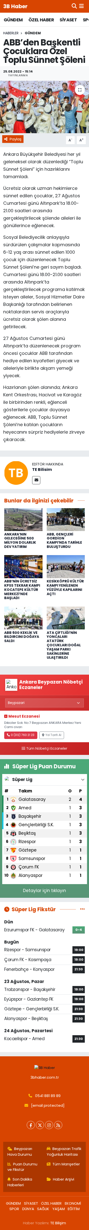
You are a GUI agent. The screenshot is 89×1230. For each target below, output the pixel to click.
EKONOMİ (73, 1203)
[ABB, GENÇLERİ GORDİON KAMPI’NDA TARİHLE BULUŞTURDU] (66, 519)
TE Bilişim (58, 1223)
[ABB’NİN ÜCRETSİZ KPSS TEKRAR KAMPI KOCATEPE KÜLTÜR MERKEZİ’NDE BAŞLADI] (23, 566)
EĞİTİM (74, 1208)
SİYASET (68, 20)
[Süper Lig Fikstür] (82, 909)
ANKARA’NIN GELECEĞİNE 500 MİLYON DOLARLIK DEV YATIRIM (20, 540)
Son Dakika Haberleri (19, 1182)
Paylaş (16, 139)
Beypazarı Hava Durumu (19, 1151)
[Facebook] (31, 1125)
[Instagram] (49, 1125)
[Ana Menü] (81, 6)
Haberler (11, 33)
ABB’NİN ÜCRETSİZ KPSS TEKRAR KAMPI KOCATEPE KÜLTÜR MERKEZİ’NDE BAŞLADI (22, 589)
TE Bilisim (42, 469)
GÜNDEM (13, 20)
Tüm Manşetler (66, 1164)
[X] (40, 1125)
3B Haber (15, 6)
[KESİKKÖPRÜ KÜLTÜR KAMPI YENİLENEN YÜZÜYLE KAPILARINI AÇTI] (66, 566)
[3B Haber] (44, 1067)
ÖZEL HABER (41, 20)
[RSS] (58, 1125)
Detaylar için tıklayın (44, 891)
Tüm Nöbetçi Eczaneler (46, 748)
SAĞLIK (43, 1208)
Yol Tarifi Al (53, 735)
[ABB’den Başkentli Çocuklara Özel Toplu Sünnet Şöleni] (44, 107)
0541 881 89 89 (48, 1095)
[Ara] (74, 6)
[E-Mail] (36, 480)
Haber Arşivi (63, 1179)
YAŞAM (58, 1208)
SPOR (14, 1208)
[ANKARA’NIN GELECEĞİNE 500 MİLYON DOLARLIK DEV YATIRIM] (23, 519)
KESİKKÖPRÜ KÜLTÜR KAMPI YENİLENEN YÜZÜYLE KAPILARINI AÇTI (65, 587)
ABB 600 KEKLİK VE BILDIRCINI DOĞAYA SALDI (21, 637)
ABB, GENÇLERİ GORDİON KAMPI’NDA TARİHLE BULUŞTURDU (64, 540)
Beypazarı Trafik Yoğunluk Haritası (64, 1151)
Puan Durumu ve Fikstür (22, 1166)
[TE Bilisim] (16, 473)
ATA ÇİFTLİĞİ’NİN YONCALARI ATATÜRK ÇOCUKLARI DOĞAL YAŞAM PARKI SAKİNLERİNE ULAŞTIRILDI (64, 645)
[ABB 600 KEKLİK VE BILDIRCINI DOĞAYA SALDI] (23, 618)
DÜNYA (28, 1208)
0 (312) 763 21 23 (22, 735)
